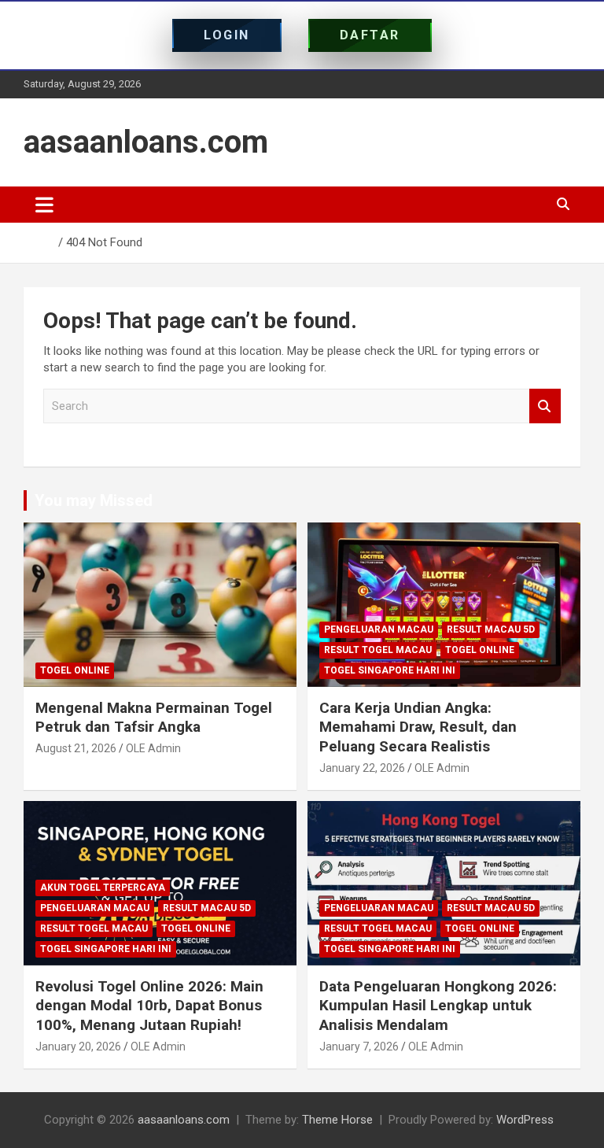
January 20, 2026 (78, 1046)
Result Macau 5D (491, 629)
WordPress (525, 1120)
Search (545, 406)
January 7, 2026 (359, 1046)
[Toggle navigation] (44, 204)
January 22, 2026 (362, 768)
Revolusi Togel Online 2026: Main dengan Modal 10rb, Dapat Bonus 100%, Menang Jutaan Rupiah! (149, 1005)
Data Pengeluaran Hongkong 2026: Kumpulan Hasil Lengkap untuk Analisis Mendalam (438, 1005)
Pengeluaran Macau (378, 629)
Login (227, 35)
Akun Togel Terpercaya (102, 887)
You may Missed (94, 500)
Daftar (370, 35)
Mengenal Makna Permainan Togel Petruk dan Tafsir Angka (153, 717)
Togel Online (74, 670)
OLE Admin (153, 748)
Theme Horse (337, 1120)
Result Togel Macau (378, 649)
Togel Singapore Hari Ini (389, 670)
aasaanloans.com (146, 142)
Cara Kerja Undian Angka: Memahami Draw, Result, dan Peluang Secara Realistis (418, 727)
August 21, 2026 (75, 748)
